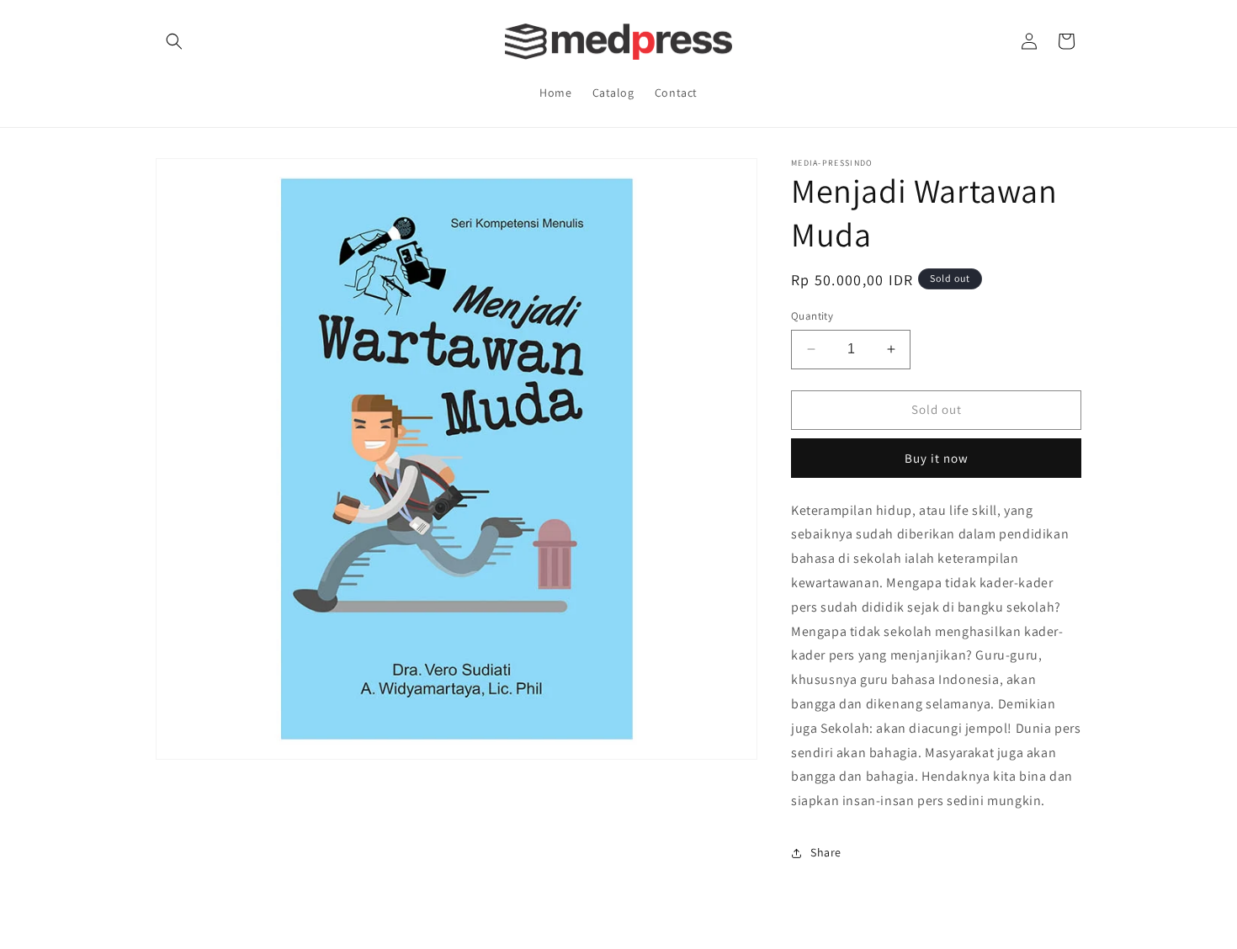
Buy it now (937, 458)
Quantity (812, 316)
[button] (174, 41)
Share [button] (825, 852)
